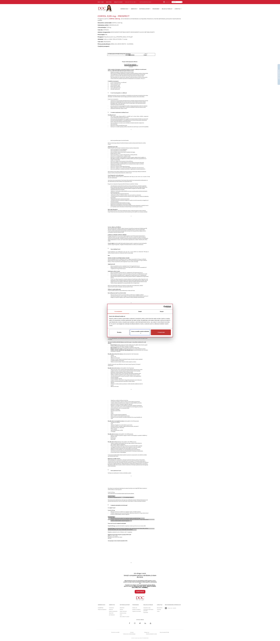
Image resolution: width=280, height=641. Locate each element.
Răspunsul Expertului (102, 609)
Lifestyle (178, 8)
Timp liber (159, 609)
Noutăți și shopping (136, 609)
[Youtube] (150, 623)
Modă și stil (134, 607)
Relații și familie (167, 8)
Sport (121, 614)
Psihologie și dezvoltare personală (148, 610)
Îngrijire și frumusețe (136, 611)
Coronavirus (111, 607)
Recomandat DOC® (164, 632)
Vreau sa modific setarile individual (140, 331)
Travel (158, 611)
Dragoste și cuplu (146, 607)
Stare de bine (159, 607)
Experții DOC (124, 8)
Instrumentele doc (145, 2)
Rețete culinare (123, 613)
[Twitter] (140, 623)
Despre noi (146, 632)
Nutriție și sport (144, 8)
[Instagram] (134, 623)
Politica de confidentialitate (129, 634)
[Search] (182, 2)
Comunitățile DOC (130, 2)
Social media (140, 619)
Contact (132, 632)
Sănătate (134, 8)
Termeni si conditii (115, 632)
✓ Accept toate (161, 332)
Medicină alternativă (113, 611)
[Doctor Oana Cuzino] (105, 9)
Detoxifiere (122, 607)
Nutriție (121, 609)
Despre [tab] (162, 311)
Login (167, 2)
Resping (119, 332)
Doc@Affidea (100, 607)
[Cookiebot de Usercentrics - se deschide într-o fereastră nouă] (164, 307)
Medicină (111, 609)
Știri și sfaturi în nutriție (124, 616)
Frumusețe (156, 8)
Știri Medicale (112, 614)
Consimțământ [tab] (118, 311)
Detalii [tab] (140, 311)
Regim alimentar (123, 611)
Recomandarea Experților (173, 604)
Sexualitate (145, 612)
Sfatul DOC (111, 613)
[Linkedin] (145, 623)
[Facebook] (129, 623)
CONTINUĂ (140, 591)
